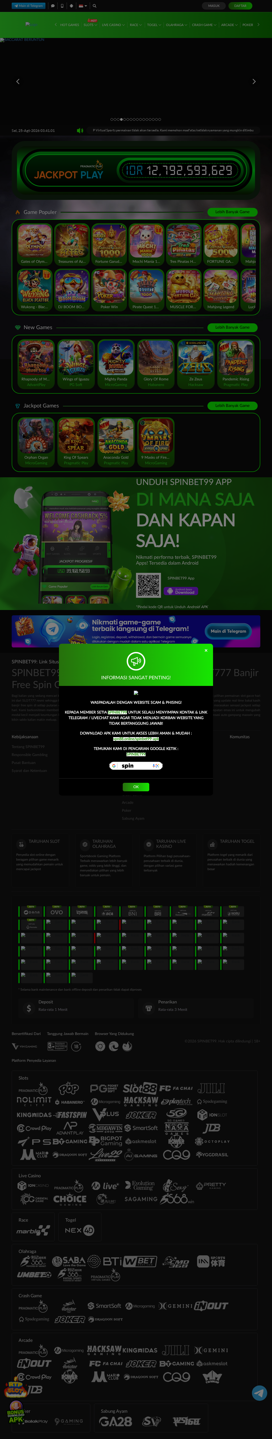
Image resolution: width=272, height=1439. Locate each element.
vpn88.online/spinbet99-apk (136, 739)
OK (136, 787)
